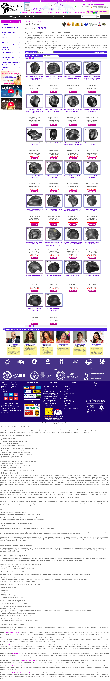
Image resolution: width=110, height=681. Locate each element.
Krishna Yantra (16, 666)
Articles (63, 17)
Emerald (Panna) (17, 653)
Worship (70, 17)
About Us (27, 17)
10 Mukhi (10, 645)
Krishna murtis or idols (29, 660)
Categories (44, 17)
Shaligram (27, 21)
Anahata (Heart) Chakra (12, 632)
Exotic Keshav (37, 21)
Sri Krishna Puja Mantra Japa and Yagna (21, 673)
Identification (54, 17)
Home (21, 17)
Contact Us (36, 17)
